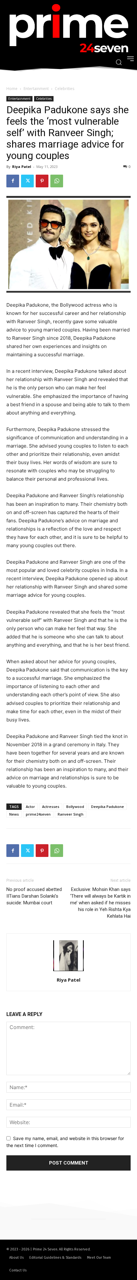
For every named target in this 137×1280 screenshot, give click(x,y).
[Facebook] (12, 181)
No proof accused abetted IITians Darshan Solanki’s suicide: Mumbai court (34, 896)
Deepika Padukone (107, 806)
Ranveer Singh (70, 814)
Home (12, 88)
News (14, 814)
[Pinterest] (42, 181)
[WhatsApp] (56, 181)
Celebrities (64, 88)
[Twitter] (27, 181)
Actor (30, 806)
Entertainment (36, 88)
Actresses (50, 806)
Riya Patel (21, 166)
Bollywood (75, 806)
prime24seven (38, 814)
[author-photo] (68, 971)
